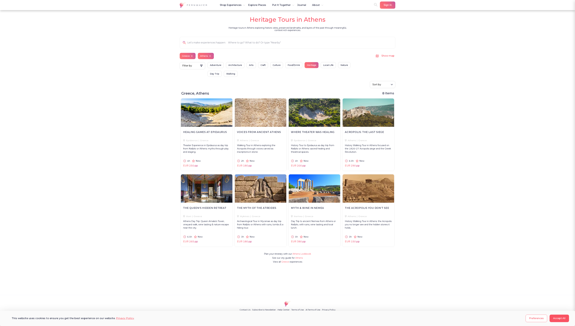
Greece (285, 261)
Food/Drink (294, 65)
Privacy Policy (125, 318)
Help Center (284, 309)
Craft (263, 65)
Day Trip (214, 73)
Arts (251, 65)
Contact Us (245, 309)
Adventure (215, 65)
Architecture (235, 65)
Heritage (311, 65)
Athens (299, 258)
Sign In (388, 5)
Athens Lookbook (301, 254)
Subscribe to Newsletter (264, 309)
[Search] (375, 5)
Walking (230, 73)
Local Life (328, 65)
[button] (194, 5)
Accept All (559, 318)
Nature (344, 65)
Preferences (536, 318)
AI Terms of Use (313, 309)
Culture (277, 65)
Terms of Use (297, 309)
